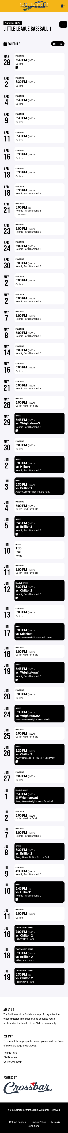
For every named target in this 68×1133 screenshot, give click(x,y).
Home (19, 555)
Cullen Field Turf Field (27, 405)
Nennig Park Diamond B (28, 193)
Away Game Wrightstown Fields (33, 719)
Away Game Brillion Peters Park (33, 491)
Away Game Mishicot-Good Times (34, 637)
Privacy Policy (38, 1122)
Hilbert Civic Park (25, 939)
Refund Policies (17, 1122)
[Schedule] (61, 43)
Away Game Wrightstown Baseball (34, 801)
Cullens (19, 63)
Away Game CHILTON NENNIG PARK (35, 758)
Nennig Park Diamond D (28, 874)
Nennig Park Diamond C (28, 470)
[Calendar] (54, 43)
